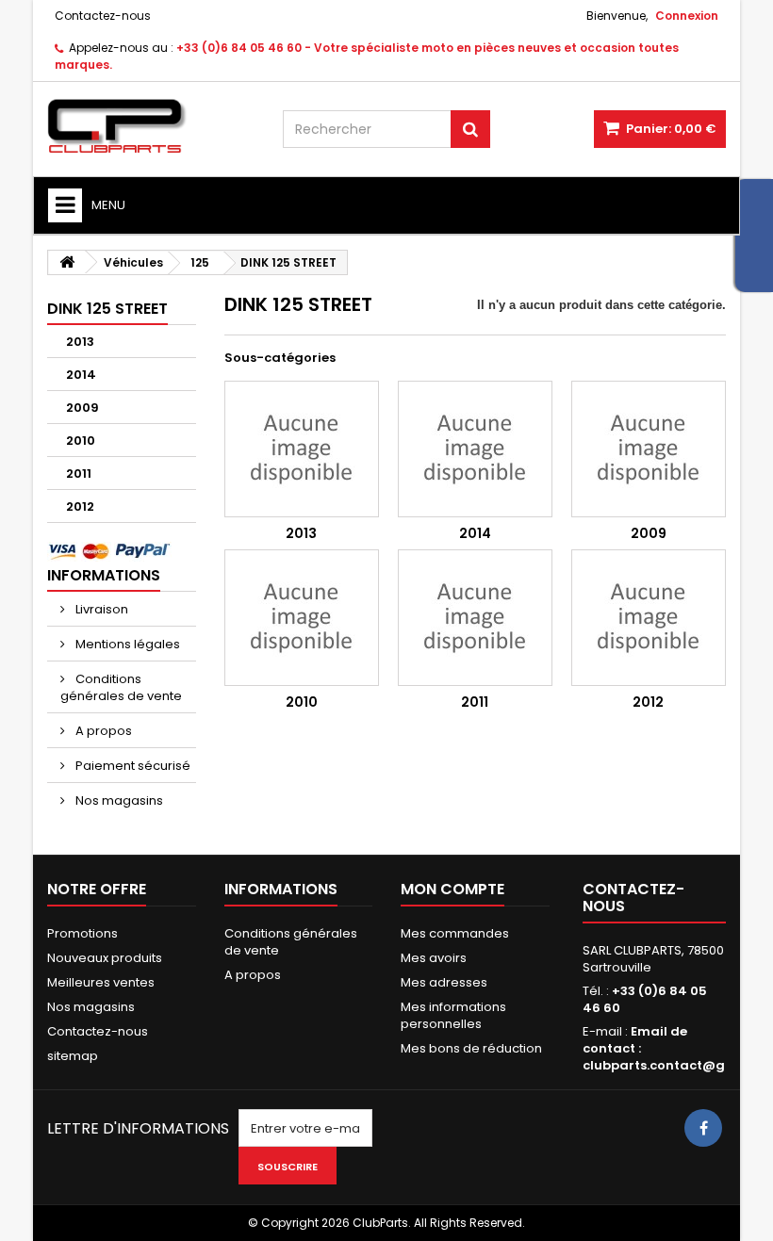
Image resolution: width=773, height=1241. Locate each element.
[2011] (475, 617)
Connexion (686, 16)
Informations (103, 575)
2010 (80, 440)
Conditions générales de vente (121, 687)
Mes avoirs (434, 958)
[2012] (648, 617)
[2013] (301, 449)
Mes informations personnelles (453, 1015)
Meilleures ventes (101, 982)
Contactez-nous (103, 16)
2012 (80, 506)
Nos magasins (118, 800)
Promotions (82, 933)
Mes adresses (444, 982)
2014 (81, 375)
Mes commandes (455, 933)
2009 (82, 407)
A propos (102, 731)
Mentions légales (126, 644)
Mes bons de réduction (471, 1048)
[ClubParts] (151, 126)
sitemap (72, 1056)
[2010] (301, 617)
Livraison (100, 609)
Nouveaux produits (104, 958)
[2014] (475, 449)
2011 (78, 473)
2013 (80, 342)
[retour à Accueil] (67, 262)
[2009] (648, 449)
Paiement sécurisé (131, 766)
